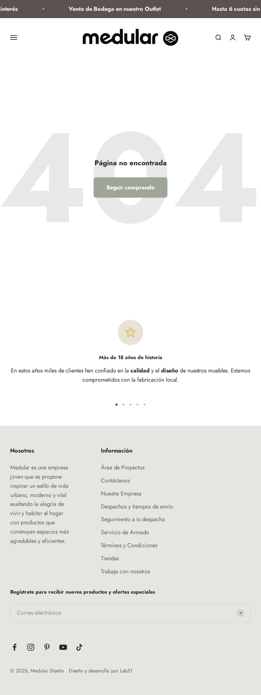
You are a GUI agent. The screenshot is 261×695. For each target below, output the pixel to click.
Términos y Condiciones (129, 545)
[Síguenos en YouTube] (63, 647)
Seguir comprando (130, 187)
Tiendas (110, 558)
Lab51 (126, 670)
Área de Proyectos (122, 467)
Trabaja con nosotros (125, 571)
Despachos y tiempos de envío (137, 506)
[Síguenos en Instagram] (30, 647)
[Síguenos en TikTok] (79, 647)
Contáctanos (115, 480)
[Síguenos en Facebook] (14, 647)
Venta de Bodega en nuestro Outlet (112, 9)
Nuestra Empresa (121, 493)
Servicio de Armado (125, 532)
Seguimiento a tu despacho (133, 519)
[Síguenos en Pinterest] (47, 647)
